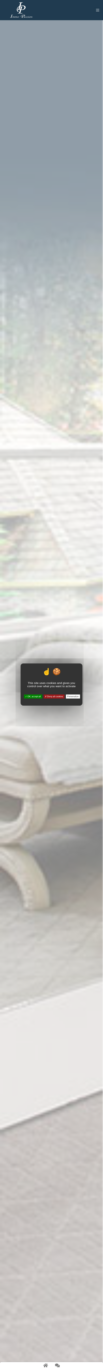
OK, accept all (34, 696)
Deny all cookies (55, 696)
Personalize (73, 696)
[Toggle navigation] (97, 10)
